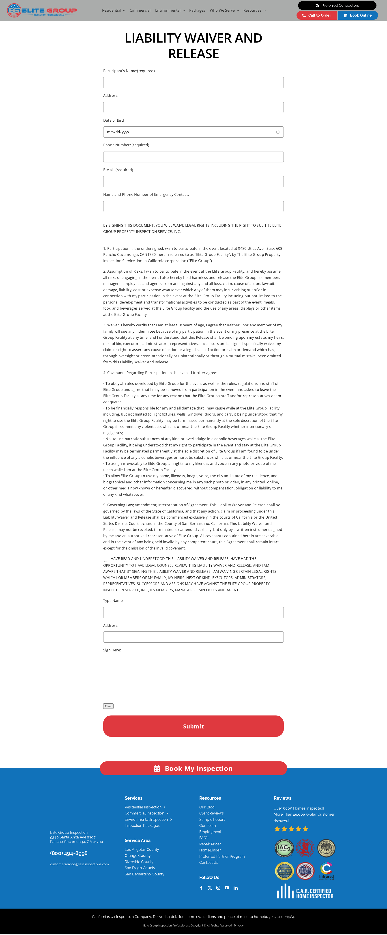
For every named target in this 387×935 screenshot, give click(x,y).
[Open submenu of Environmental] (183, 10)
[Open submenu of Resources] (264, 10)
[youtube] (227, 888)
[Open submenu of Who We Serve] (237, 10)
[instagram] (218, 888)
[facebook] (201, 888)
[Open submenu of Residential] (123, 10)
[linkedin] (236, 888)
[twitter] (210, 888)
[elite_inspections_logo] (42, 4)
